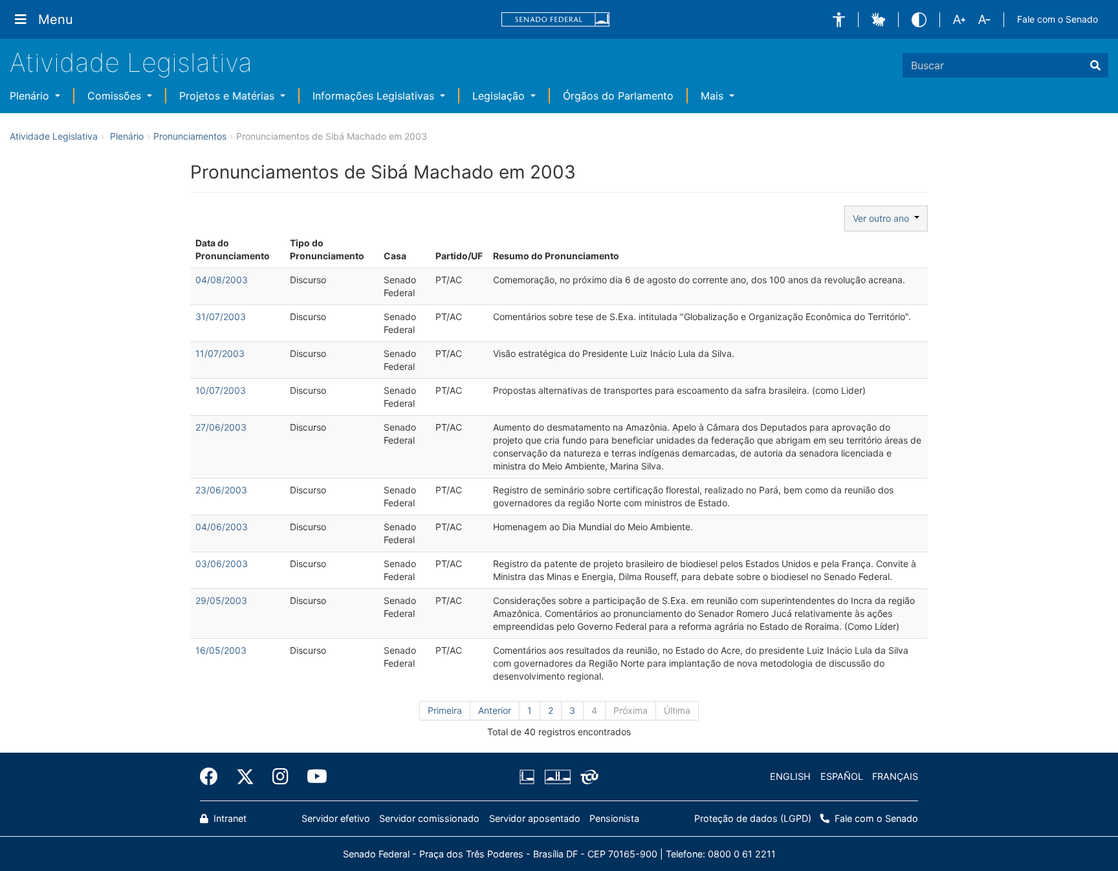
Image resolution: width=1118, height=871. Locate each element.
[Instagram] (280, 776)
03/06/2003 (221, 563)
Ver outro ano (883, 218)
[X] (245, 776)
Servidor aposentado (534, 818)
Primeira (445, 710)
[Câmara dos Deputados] (529, 776)
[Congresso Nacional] (557, 776)
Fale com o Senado (1057, 19)
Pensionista (614, 818)
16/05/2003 (221, 650)
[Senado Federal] (555, 19)
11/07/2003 (220, 353)
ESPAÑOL (841, 776)
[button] (839, 19)
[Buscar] (1095, 65)
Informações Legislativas (374, 95)
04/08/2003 (221, 279)
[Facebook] (213, 776)
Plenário (31, 95)
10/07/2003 (220, 390)
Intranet (229, 818)
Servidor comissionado (429, 818)
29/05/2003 (221, 600)
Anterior (494, 710)
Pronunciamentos (189, 136)
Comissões (115, 95)
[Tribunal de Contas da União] (587, 776)
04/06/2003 (221, 526)
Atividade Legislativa (131, 62)
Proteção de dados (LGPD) (752, 818)
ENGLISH (790, 776)
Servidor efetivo (335, 818)
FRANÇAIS (895, 776)
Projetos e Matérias (228, 95)
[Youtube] (312, 776)
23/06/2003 (221, 489)
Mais (714, 95)
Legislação (500, 95)
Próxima (630, 710)
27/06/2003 (221, 427)
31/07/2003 (220, 316)
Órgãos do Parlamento (618, 95)
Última (677, 710)
